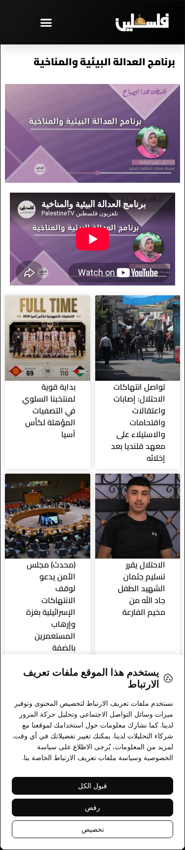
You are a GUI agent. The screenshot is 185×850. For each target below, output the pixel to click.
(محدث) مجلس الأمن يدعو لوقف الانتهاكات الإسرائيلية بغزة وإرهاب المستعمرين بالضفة (50, 606)
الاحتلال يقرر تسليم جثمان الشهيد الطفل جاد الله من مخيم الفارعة (141, 588)
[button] (46, 22)
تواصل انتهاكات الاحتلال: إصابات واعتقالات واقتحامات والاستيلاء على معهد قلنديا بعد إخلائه (138, 422)
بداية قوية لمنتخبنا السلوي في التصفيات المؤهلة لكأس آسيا (48, 410)
